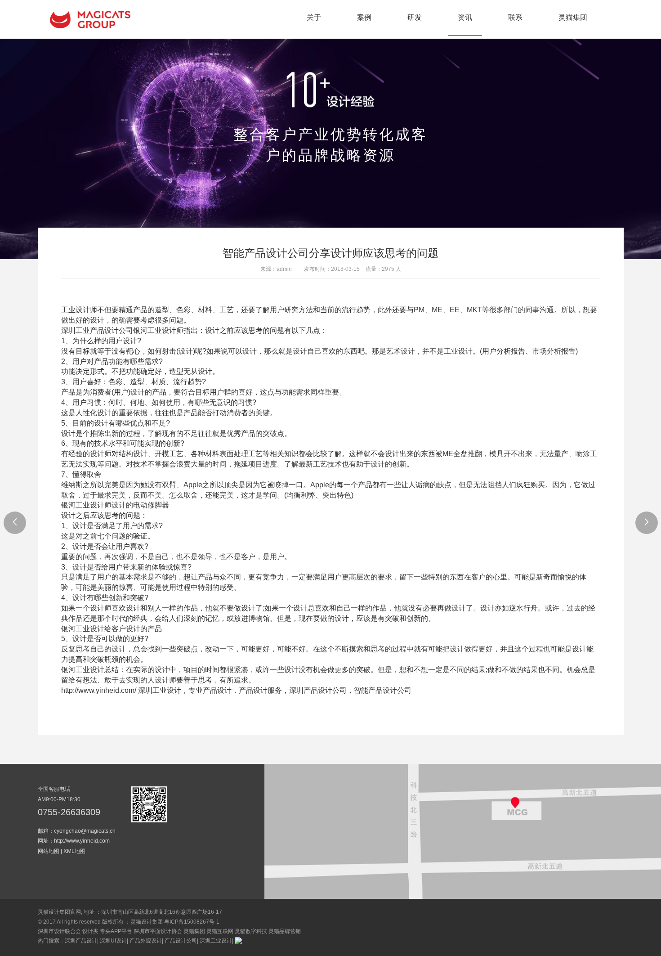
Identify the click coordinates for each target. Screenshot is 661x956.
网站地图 (48, 851)
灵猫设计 (90, 19)
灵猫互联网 (219, 931)
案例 (364, 17)
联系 (515, 17)
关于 (314, 17)
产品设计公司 (181, 941)
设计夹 (90, 931)
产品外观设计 (146, 941)
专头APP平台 (116, 931)
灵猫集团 (572, 17)
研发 (414, 17)
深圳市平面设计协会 (158, 931)
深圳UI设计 (113, 941)
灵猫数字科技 (251, 931)
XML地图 (74, 851)
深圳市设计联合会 (59, 931)
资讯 (465, 17)
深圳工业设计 (216, 941)
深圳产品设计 (81, 941)
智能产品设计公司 (382, 690)
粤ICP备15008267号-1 (191, 922)
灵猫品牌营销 (284, 931)
